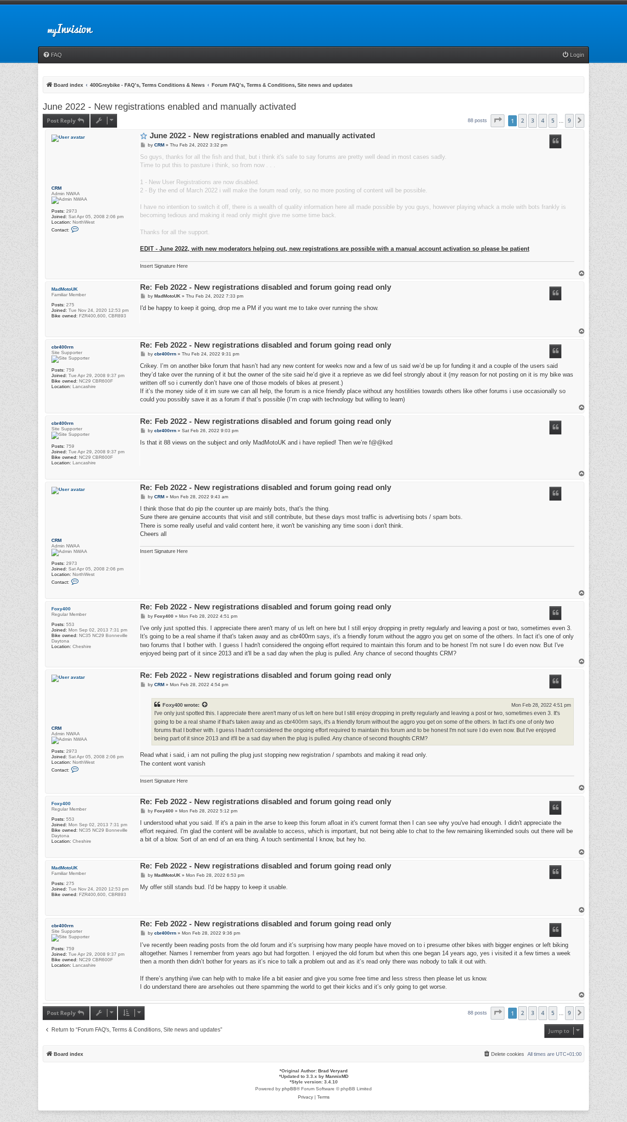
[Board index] (77, 24)
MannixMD (336, 1076)
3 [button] (532, 120)
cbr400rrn (62, 347)
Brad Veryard (332, 1070)
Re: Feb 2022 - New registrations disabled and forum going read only (265, 287)
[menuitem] (52, 55)
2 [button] (522, 120)
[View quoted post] (205, 705)
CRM (56, 188)
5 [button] (552, 120)
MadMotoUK (64, 289)
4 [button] (542, 120)
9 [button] (569, 120)
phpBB (289, 1088)
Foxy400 (61, 608)
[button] (497, 120)
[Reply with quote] (555, 141)
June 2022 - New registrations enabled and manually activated (169, 106)
